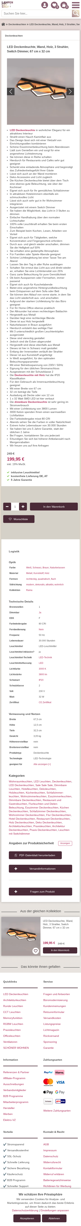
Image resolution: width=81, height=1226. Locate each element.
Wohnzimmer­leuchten (34, 796)
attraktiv (49, 584)
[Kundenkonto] (44, 5)
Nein (41, 629)
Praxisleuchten (42, 826)
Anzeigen (65, 843)
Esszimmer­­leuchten (59, 796)
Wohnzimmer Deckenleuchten (27, 814)
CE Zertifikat (45, 702)
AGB (46, 1144)
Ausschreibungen (13, 1084)
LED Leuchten (42, 781)
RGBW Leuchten (13, 1023)
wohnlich (59, 584)
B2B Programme (13, 1096)
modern (30, 584)
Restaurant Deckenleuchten (53, 818)
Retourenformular (53, 1012)
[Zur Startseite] (3, 24)
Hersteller (9, 1108)
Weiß (28, 567)
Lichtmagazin (51, 1029)
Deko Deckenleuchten (49, 822)
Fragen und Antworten (56, 994)
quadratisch (44, 579)
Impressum (50, 1150)
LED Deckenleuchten (21, 785)
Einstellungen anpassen (54, 1210)
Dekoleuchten (47, 788)
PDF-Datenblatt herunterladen (37, 855)
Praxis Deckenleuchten (43, 829)
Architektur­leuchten (20, 826)
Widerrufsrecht (52, 1162)
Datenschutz (50, 1156)
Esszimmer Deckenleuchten (41, 807)
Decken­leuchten (61, 781)
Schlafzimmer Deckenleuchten (48, 811)
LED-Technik (45, 657)
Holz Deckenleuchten (21, 822)
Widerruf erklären (53, 1174)
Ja (40, 612)
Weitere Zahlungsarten (57, 1110)
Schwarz (37, 567)
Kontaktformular (52, 1168)
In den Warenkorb (54, 506)
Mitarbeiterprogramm (15, 1102)
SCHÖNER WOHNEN (16, 1047)
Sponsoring (50, 1041)
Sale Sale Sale (44, 785)
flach (53, 579)
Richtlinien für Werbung (57, 1186)
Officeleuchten (11, 1035)
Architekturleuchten (14, 1000)
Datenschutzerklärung (25, 1210)
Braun (46, 567)
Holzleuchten (16, 792)
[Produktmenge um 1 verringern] (7, 506)
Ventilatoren (10, 1041)
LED (41, 663)
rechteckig (31, 579)
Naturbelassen (57, 567)
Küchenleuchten (35, 792)
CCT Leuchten (12, 1012)
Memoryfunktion (12, 1017)
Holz (47, 573)
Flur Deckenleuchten (58, 814)
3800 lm (43, 674)
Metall (29, 573)
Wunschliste (21, 518)
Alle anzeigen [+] (42, 764)
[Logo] (7, 5)
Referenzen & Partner (16, 1072)
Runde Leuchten (13, 1006)
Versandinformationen (42, 868)
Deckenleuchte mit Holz (30, 375)
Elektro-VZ (9, 1119)
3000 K (42, 669)
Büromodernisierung (55, 1000)
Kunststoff (39, 573)
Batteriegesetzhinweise (57, 1180)
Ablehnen (54, 1218)
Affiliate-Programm (14, 1078)
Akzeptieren (27, 1218)
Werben (8, 1113)
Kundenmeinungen (54, 1006)
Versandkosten (52, 1017)
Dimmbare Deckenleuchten (25, 800)
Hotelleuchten (29, 788)
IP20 (41, 680)
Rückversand (51, 1035)
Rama (29, 590)
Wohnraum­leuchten (20, 781)
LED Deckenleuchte (22, 130)
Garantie (48, 1047)
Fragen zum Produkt (42, 891)
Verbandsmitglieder (14, 1090)
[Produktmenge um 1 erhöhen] (23, 506)
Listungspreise (52, 1023)
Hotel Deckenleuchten (22, 818)
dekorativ (39, 584)
